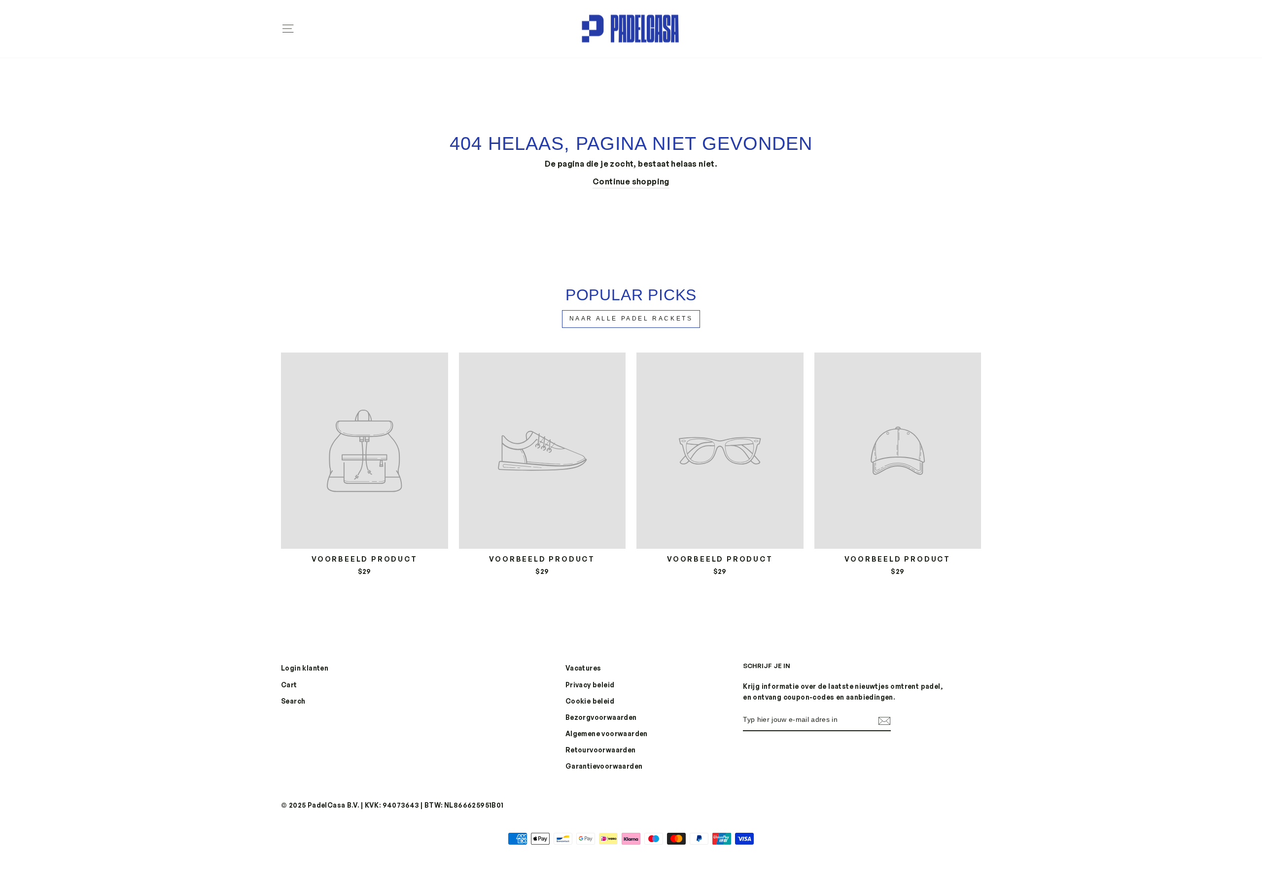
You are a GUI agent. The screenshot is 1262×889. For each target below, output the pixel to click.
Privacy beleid (590, 684)
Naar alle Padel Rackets (631, 318)
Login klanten (304, 668)
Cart (289, 684)
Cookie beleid (589, 701)
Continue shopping (631, 181)
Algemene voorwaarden (606, 733)
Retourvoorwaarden (600, 750)
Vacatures (583, 668)
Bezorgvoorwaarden (601, 717)
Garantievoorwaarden (604, 766)
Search (293, 701)
